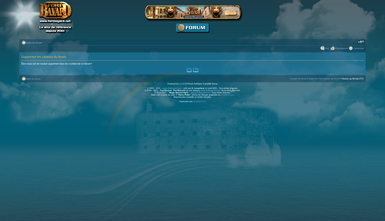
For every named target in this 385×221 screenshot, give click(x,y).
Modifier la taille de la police (361, 42)
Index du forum (34, 43)
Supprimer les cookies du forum (324, 78)
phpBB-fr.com (227, 95)
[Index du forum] (192, 35)
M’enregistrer (341, 48)
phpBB (182, 84)
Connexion (358, 48)
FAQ (327, 48)
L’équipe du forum (298, 78)
